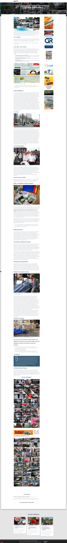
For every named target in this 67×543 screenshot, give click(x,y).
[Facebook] (0, 271)
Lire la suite (20, 532)
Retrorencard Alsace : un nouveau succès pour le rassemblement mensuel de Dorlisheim (46, 528)
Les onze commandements (31, 181)
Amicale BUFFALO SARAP (22, 129)
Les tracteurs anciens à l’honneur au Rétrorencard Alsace (32, 528)
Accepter (45, 541)
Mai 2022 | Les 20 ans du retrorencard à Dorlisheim (22, 496)
